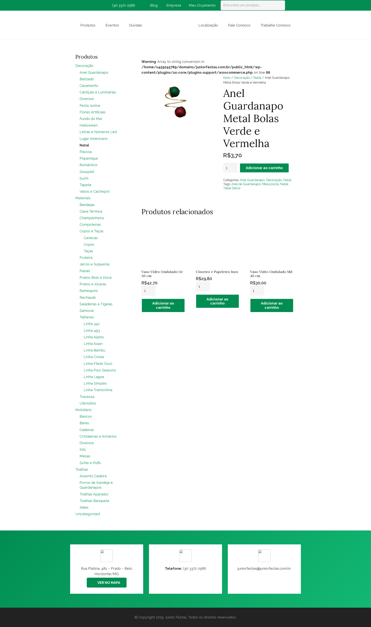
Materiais (82, 198)
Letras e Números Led (98, 132)
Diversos (87, 99)
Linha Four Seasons (100, 370)
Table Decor (232, 188)
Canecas (91, 238)
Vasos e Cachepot (95, 191)
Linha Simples (95, 383)
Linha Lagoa (94, 377)
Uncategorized (87, 514)
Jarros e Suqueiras (95, 264)
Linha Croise (94, 357)
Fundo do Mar (91, 119)
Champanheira (92, 218)
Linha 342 (92, 324)
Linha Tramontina (98, 390)
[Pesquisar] (280, 5)
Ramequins (89, 291)
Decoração (242, 78)
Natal (257, 78)
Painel (85, 271)
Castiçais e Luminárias (98, 92)
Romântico (88, 165)
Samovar (87, 311)
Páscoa (86, 152)
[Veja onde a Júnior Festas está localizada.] (106, 569)
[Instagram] (85, 5)
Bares (84, 423)
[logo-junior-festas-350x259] (170, 25)
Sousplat (87, 172)
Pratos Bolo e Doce (96, 277)
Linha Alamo (94, 337)
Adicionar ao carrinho (264, 168)
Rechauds (88, 297)
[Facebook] (78, 5)
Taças (88, 251)
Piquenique (89, 158)
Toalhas (81, 469)
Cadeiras (87, 430)
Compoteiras (90, 224)
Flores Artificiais (93, 112)
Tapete (85, 185)
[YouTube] (99, 5)
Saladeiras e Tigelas (96, 304)
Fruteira (86, 258)
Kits (83, 449)
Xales (84, 507)
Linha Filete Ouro (98, 364)
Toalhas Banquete (94, 501)
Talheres (87, 317)
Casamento (89, 86)
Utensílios (88, 403)
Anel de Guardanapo (246, 184)
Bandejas (87, 205)
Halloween (89, 125)
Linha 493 (92, 330)
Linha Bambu (94, 350)
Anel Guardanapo (252, 180)
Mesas (85, 456)
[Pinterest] (92, 5)
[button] (98, 25)
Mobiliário (83, 410)
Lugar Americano (94, 139)
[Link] (264, 569)
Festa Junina (90, 106)
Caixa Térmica (91, 211)
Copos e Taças (92, 231)
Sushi (84, 178)
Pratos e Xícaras (93, 284)
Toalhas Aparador (94, 494)
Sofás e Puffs (90, 463)
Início (227, 78)
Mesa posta (270, 184)
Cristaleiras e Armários (98, 436)
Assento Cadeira (93, 476)
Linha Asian (93, 344)
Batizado (87, 79)
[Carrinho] (290, 5)
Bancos (86, 416)
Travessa (87, 397)
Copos (89, 244)
